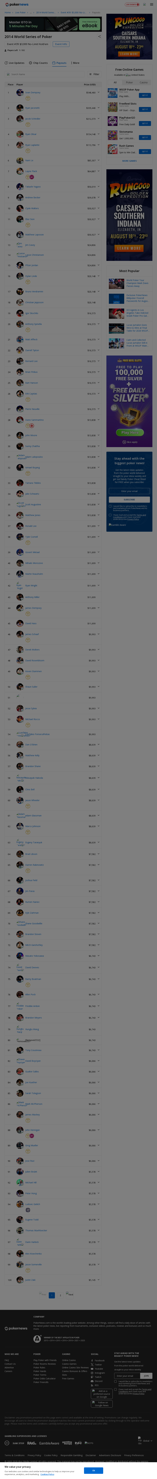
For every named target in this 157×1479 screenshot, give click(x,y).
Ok (93, 1470)
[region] (78, 1470)
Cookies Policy (47, 1474)
